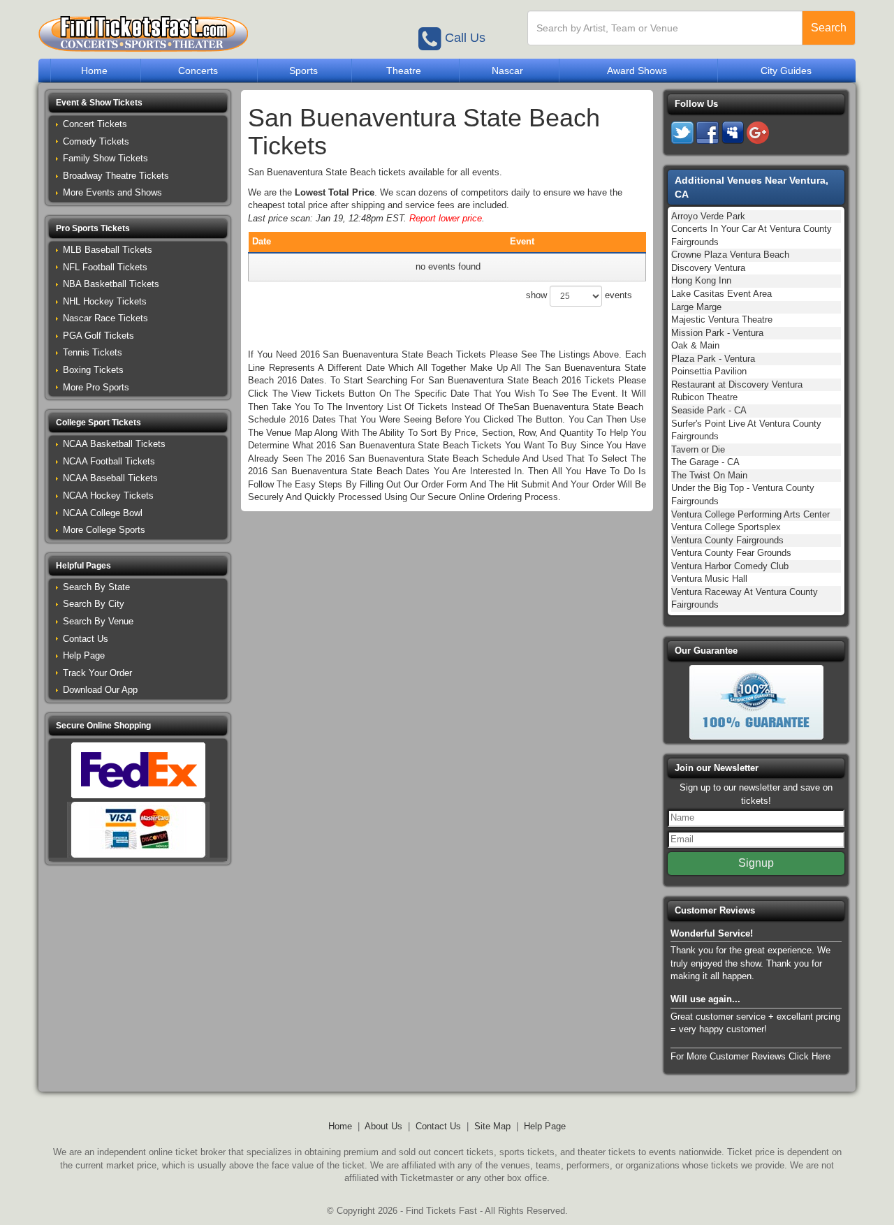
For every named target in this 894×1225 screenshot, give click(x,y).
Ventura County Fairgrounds (727, 540)
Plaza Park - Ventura (713, 358)
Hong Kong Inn (701, 280)
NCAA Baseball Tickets (110, 478)
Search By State (96, 587)
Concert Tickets (95, 124)
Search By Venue (98, 621)
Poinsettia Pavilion (709, 371)
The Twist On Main (709, 475)
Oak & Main (695, 345)
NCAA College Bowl (102, 513)
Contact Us (85, 638)
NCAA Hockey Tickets (108, 495)
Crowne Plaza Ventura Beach (730, 254)
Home (94, 70)
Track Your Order (97, 673)
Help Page (84, 655)
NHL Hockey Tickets (105, 301)
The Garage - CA (705, 462)
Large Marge (696, 307)
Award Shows (637, 70)
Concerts (198, 70)
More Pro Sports (96, 387)
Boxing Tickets (93, 370)
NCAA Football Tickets (109, 461)
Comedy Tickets (96, 141)
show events (579, 295)
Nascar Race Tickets (105, 318)
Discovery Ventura (708, 268)
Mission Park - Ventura (717, 333)
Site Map (492, 1126)
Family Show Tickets (105, 158)
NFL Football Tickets (105, 267)
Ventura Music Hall (709, 578)
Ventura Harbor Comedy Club (730, 566)
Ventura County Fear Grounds (731, 553)
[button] (138, 103)
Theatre (403, 70)
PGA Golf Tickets (98, 335)
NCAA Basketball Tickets (114, 444)
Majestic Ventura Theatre (721, 319)
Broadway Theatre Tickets (116, 175)
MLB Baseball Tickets (107, 249)
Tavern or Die (698, 449)
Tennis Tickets (92, 352)
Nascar (507, 70)
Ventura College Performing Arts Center (750, 514)
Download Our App (100, 689)
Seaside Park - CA (709, 410)
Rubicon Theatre (704, 397)
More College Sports (104, 530)
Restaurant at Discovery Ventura (737, 384)
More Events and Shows (112, 192)
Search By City (93, 604)
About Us (383, 1126)
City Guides (786, 70)
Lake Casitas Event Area (721, 293)
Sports (303, 70)
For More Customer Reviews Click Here (750, 1056)
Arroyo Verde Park (708, 216)
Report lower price (445, 218)
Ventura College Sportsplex (726, 527)
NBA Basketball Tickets (111, 284)
